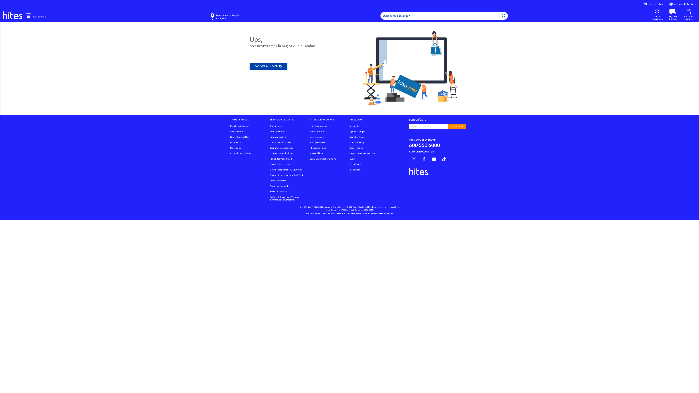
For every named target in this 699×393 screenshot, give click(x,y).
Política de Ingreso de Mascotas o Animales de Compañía (285, 198)
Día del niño (355, 164)
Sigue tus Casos (357, 137)
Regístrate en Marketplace (362, 153)
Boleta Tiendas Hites (280, 164)
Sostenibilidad (316, 153)
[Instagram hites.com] (414, 159)
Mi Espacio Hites (318, 147)
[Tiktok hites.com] (444, 159)
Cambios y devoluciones (282, 153)
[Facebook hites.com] (424, 159)
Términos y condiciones (281, 147)
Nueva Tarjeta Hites (239, 137)
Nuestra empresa (318, 126)
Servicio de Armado (279, 186)
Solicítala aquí (236, 131)
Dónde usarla (236, 142)
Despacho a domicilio (280, 142)
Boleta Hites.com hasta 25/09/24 (286, 169)
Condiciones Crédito (240, 153)
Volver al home (266, 66)
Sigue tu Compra (357, 131)
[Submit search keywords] (504, 15)
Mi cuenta (354, 126)
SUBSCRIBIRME (457, 127)
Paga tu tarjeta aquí (239, 126)
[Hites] (12, 15)
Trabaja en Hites (317, 142)
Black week (355, 169)
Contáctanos (276, 126)
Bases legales (356, 147)
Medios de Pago (357, 142)
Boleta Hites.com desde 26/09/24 (286, 175)
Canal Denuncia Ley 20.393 (323, 158)
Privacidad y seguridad (281, 158)
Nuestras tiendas (318, 131)
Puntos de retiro (278, 137)
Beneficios (235, 147)
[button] (657, 14)
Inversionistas (317, 137)
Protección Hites (278, 180)
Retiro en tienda (277, 131)
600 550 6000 (424, 145)
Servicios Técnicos (279, 191)
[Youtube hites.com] (434, 159)
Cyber (352, 158)
